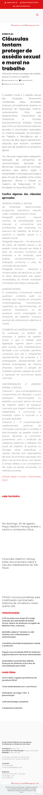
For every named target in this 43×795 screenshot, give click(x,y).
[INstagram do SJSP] (6, 25)
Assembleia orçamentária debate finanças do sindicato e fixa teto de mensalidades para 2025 (18, 663)
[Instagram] (20, 22)
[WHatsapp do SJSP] (32, 25)
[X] (23, 22)
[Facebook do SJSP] (3, 25)
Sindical (8, 34)
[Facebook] (16, 22)
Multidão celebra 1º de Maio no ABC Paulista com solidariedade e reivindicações (18, 634)
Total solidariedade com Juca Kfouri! (19, 686)
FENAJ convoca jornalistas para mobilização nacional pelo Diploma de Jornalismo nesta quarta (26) (21, 602)
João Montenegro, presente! (15, 701)
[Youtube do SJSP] (18, 25)
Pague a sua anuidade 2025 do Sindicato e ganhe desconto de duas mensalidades (21, 653)
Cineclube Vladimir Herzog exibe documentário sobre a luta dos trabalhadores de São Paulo (20, 563)
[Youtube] (26, 22)
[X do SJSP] (9, 25)
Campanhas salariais (12, 708)
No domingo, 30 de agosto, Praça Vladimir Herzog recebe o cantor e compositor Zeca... (21, 526)
